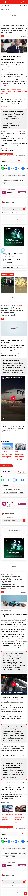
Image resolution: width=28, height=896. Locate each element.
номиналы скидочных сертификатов (10, 640)
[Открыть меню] (2, 2)
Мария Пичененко (14, 305)
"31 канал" (21, 631)
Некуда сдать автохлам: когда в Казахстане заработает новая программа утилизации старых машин (20, 817)
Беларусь (19, 177)
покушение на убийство (18, 180)
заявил (20, 131)
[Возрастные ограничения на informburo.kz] (20, 2)
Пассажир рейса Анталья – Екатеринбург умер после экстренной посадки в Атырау (7, 454)
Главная (2, 9)
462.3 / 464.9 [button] (6, 5)
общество (6, 856)
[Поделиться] (25, 893)
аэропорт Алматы (8, 489)
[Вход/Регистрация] (23, 2)
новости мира (7, 180)
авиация (22, 492)
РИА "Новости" (5, 85)
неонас (12, 23)
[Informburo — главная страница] (9, 2)
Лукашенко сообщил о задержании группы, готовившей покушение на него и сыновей (14, 91)
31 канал (6, 850)
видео (21, 305)
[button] (23, 5)
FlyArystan (6, 495)
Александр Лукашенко (9, 177)
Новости (8, 9)
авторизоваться (12, 206)
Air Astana (17, 489)
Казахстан (6, 853)
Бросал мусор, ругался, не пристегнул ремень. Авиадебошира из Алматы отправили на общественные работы (20, 456)
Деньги (20, 850)
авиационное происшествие (10, 492)
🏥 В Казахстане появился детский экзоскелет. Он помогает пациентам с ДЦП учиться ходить (14, 261)
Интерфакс (4, 106)
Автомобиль (13, 850)
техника (13, 856)
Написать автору (23, 36)
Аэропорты (14, 495)
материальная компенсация (18, 853)
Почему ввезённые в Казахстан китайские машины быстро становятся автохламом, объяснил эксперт (7, 816)
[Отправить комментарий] (24, 209)
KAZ (26, 1)
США (5, 183)
